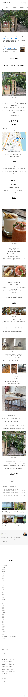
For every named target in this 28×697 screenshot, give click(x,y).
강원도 (3, 619)
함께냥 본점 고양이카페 (9, 48)
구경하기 (22, 7)
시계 (3, 597)
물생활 (3, 608)
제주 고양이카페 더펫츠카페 (10, 38)
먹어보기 (8, 7)
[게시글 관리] (7, 481)
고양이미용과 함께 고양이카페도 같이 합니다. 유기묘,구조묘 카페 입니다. (10, 50)
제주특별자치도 (5, 633)
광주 (3, 617)
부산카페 (9, 659)
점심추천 (5, 659)
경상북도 (3, 626)
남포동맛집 (12, 663)
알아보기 (3, 602)
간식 (3, 582)
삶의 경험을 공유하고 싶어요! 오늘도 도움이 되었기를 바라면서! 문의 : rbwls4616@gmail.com (11, 538)
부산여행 (3, 666)
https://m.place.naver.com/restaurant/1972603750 (12, 46)
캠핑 (3, 585)
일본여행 (7, 661)
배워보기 (3, 567)
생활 (3, 587)
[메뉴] (25, 2)
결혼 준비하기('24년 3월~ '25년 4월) (9, 636)
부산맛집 (7, 669)
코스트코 (13, 659)
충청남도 (3, 624)
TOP (25, 696)
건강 (3, 605)
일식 (3, 578)
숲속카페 (7, 668)
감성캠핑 (6, 671)
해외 (3, 634)
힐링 (2, 659)
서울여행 (11, 661)
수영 (3, 594)
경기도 (3, 621)
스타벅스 (12, 673)
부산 (3, 616)
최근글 (3, 649)
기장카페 (10, 671)
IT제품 (3, 591)
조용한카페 (11, 668)
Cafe (9, 486)
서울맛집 (10, 664)
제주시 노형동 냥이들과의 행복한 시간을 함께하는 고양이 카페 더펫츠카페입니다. (14, 41)
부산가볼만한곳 (4, 673)
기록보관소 (6, 2)
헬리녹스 (3, 668)
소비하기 (15, 7)
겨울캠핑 (11, 666)
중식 (3, 576)
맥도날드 (7, 663)
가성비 (14, 671)
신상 (13, 664)
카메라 (3, 596)
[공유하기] (5, 481)
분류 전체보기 (4, 565)
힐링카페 (3, 661)
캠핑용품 (7, 666)
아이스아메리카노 (5, 664)
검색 (23, 3)
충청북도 (3, 622)
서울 (3, 614)
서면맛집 (11, 669)
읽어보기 (3, 638)
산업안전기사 (4, 569)
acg (14, 669)
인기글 (6, 649)
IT (2, 603)
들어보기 (3, 599)
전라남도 (3, 631)
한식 (3, 575)
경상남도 (3, 627)
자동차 (3, 589)
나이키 (3, 671)
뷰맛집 (9, 673)
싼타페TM (3, 669)
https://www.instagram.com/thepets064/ (12, 36)
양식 (3, 580)
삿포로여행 (3, 663)
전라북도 (3, 629)
